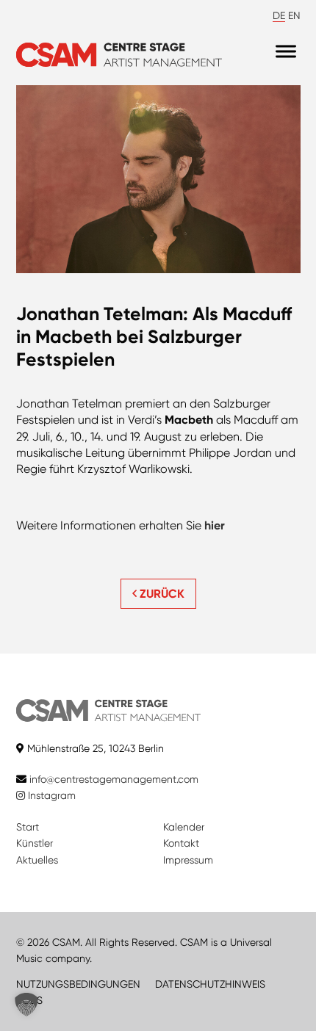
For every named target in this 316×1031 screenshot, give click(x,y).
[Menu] (286, 51)
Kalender (183, 827)
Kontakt (181, 843)
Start (27, 827)
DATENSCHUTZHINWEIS (210, 984)
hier (214, 525)
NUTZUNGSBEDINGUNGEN (78, 984)
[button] (26, 1004)
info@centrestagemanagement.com (113, 779)
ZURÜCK (160, 594)
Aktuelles (37, 860)
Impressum (188, 860)
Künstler (34, 843)
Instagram (50, 795)
